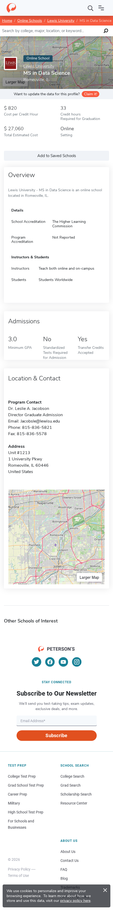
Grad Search (70, 785)
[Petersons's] (11, 8)
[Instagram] (76, 662)
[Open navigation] (101, 7)
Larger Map (89, 577)
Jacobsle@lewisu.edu (40, 421)
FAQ (63, 869)
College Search (72, 776)
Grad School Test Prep (26, 785)
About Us (67, 851)
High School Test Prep (25, 812)
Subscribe (56, 735)
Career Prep (17, 794)
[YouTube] (63, 662)
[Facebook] (50, 662)
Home (7, 20)
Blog (64, 878)
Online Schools (29, 20)
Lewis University (60, 20)
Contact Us (69, 860)
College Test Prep (22, 776)
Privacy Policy (19, 869)
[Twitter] (36, 662)
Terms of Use (18, 875)
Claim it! (90, 94)
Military (14, 803)
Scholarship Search (76, 794)
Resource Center (73, 803)
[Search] (90, 7)
